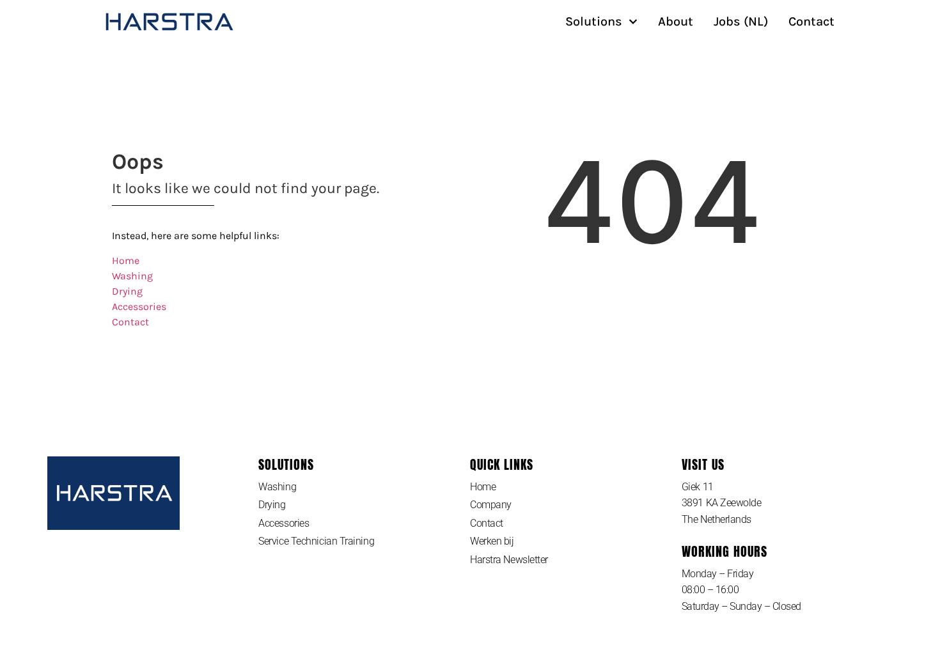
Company (491, 505)
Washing (132, 276)
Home (125, 260)
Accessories (139, 306)
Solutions (593, 21)
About (675, 21)
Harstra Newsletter (509, 560)
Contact (811, 21)
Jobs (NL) (741, 21)
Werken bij (492, 541)
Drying (127, 291)
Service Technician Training (316, 541)
